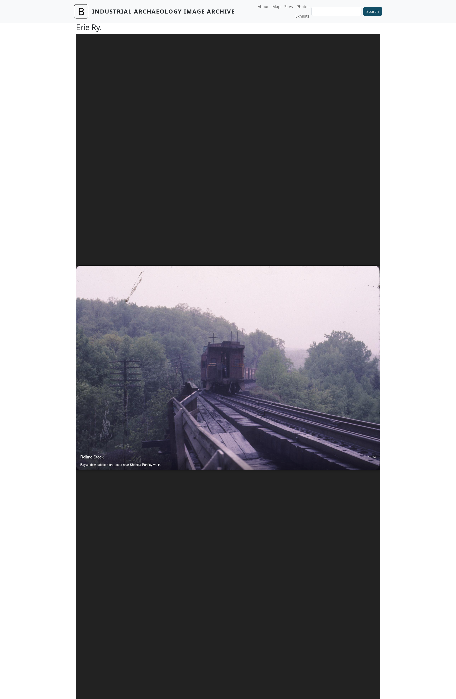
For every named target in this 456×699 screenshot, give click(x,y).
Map (276, 6)
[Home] (83, 11)
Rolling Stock (92, 457)
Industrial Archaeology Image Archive (163, 11)
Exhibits (302, 16)
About (263, 6)
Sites (288, 6)
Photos (303, 6)
